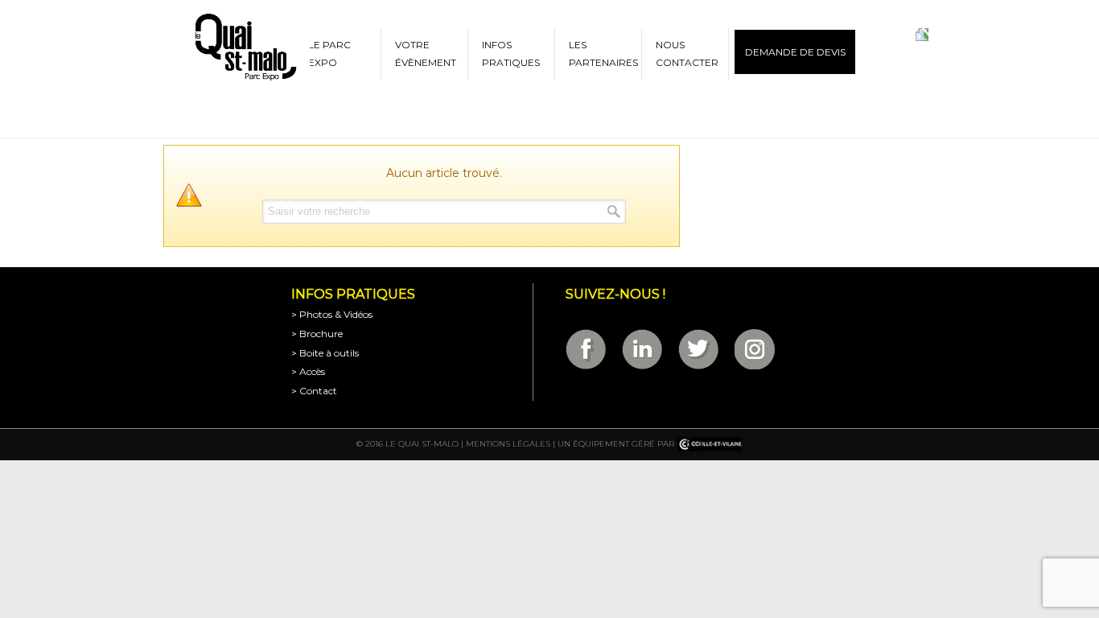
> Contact (314, 391)
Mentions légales (508, 444)
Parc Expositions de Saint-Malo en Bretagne (244, 47)
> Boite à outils (325, 353)
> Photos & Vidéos (332, 314)
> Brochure (317, 334)
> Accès (308, 371)
